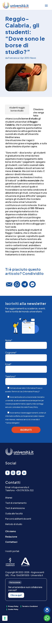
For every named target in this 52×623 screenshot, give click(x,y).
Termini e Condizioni (30, 606)
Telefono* (10, 376)
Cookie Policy (13, 609)
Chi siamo (10, 531)
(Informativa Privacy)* (31, 391)
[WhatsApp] (17, 285)
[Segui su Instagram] (13, 473)
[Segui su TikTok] (18, 473)
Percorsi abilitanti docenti (18, 518)
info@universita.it (20, 487)
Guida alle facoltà (14, 513)
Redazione (11, 536)
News (33, 57)
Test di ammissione (15, 508)
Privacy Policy (33, 407)
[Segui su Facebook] (7, 473)
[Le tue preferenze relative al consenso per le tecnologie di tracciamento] (4, 618)
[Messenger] (32, 285)
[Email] (9, 285)
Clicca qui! (16, 595)
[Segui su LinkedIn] (24, 473)
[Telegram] (25, 285)
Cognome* (11, 352)
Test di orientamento (16, 502)
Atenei (8, 497)
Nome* (8, 340)
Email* (8, 364)
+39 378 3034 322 (25, 490)
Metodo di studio (13, 524)
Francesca (13, 57)
